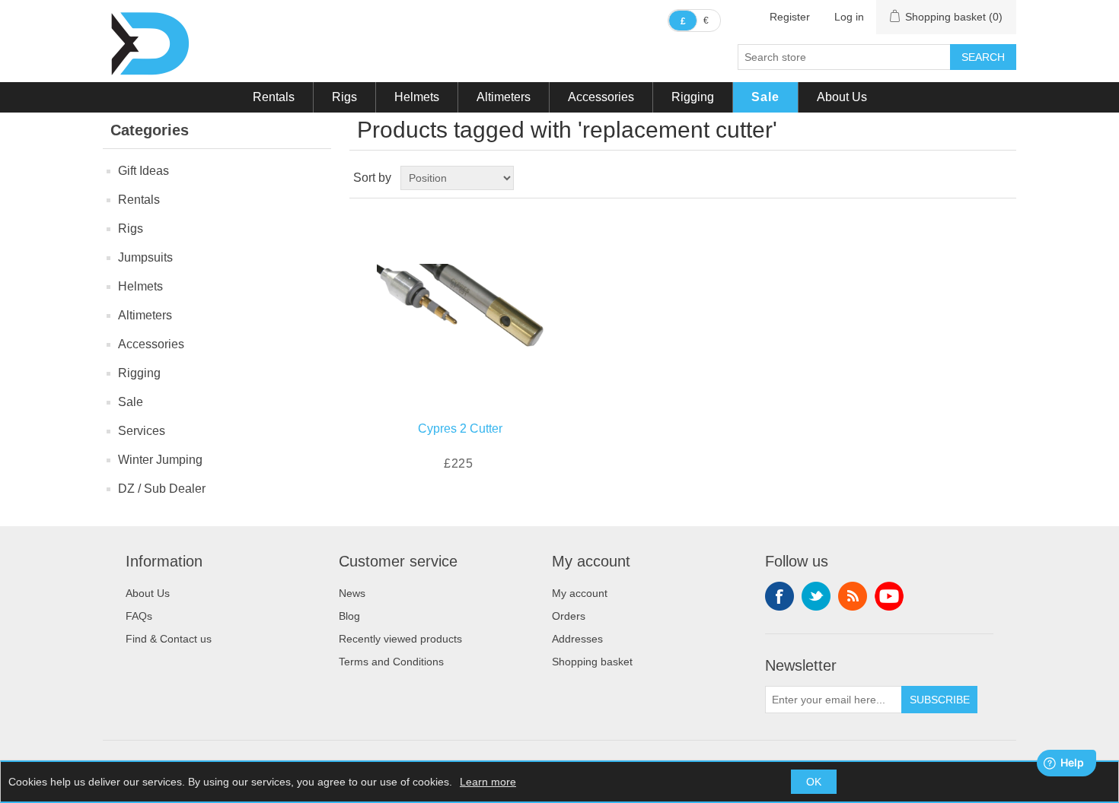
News (352, 593)
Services (141, 430)
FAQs (139, 616)
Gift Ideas (143, 170)
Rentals (274, 96)
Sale (765, 96)
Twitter (816, 596)
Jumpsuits (145, 257)
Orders (568, 616)
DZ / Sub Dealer (162, 488)
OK (813, 782)
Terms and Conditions (391, 661)
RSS (852, 596)
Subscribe (940, 700)
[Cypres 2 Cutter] (460, 306)
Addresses (577, 639)
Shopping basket (592, 661)
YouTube (889, 596)
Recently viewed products (400, 639)
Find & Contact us (169, 639)
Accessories (601, 96)
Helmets (416, 96)
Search (983, 57)
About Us (842, 96)
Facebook (779, 596)
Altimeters (504, 96)
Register (790, 17)
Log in (849, 17)
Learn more (488, 782)
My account (579, 593)
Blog (349, 616)
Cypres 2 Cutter (460, 428)
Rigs (344, 96)
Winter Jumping (160, 459)
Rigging (692, 96)
